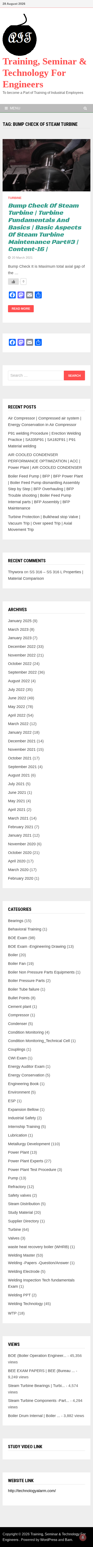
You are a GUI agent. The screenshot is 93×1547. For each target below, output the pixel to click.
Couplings (16, 1049)
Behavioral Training (24, 929)
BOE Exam (17, 938)
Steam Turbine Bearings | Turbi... (36, 1386)
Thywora (15, 572)
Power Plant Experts (25, 1161)
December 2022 (22, 646)
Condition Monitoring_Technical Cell (39, 1041)
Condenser (17, 1024)
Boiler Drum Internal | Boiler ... (34, 1416)
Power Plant (18, 1152)
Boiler (13, 955)
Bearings (15, 921)
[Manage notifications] (82, 1537)
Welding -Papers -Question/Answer (38, 1263)
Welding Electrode (24, 1271)
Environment (19, 1092)
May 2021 (16, 801)
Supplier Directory (23, 1221)
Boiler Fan (17, 963)
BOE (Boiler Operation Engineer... (37, 1355)
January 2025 (20, 621)
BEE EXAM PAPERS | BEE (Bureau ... (41, 1371)
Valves (13, 1238)
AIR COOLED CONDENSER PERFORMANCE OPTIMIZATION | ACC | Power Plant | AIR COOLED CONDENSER (45, 461)
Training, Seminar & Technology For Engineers (45, 73)
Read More (21, 308)
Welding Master (21, 1255)
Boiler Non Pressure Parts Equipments (41, 972)
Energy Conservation (26, 1075)
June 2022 (17, 698)
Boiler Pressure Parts (26, 980)
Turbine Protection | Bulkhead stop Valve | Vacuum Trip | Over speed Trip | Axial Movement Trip (44, 523)
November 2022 (22, 655)
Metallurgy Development (29, 1144)
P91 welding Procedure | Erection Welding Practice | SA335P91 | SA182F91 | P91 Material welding (44, 439)
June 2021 (17, 792)
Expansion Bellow (23, 1109)
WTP (12, 1313)
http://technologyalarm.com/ (32, 1491)
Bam (68, 1540)
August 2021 (19, 775)
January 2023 (20, 638)
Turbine (14, 198)
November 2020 (22, 844)
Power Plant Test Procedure (32, 1169)
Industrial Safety (22, 1118)
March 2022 (18, 724)
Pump (13, 1178)
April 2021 (17, 809)
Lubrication (17, 1135)
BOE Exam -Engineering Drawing (37, 946)
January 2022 (20, 732)
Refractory (17, 1187)
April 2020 (17, 861)
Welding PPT (19, 1295)
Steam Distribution (24, 1204)
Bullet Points (19, 998)
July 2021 (16, 784)
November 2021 (22, 749)
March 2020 (18, 870)
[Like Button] (13, 281)
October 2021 (20, 758)
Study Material (20, 1212)
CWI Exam (17, 1058)
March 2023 (18, 629)
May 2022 (16, 707)
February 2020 (20, 878)
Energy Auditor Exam (26, 1066)
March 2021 (18, 818)
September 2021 (22, 767)
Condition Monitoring (26, 1032)
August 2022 (19, 681)
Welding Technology (25, 1304)
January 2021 (20, 835)
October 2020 (20, 852)
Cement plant (19, 1006)
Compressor (18, 1015)
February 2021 (20, 827)
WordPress (48, 1540)
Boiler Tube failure (23, 989)
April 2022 (17, 715)
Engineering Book (23, 1084)
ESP (12, 1101)
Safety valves (19, 1195)
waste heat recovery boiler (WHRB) (38, 1247)
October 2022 (20, 663)
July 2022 (16, 689)
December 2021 (22, 741)
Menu (15, 108)
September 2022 (22, 672)
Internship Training (24, 1126)
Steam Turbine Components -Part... (38, 1400)
